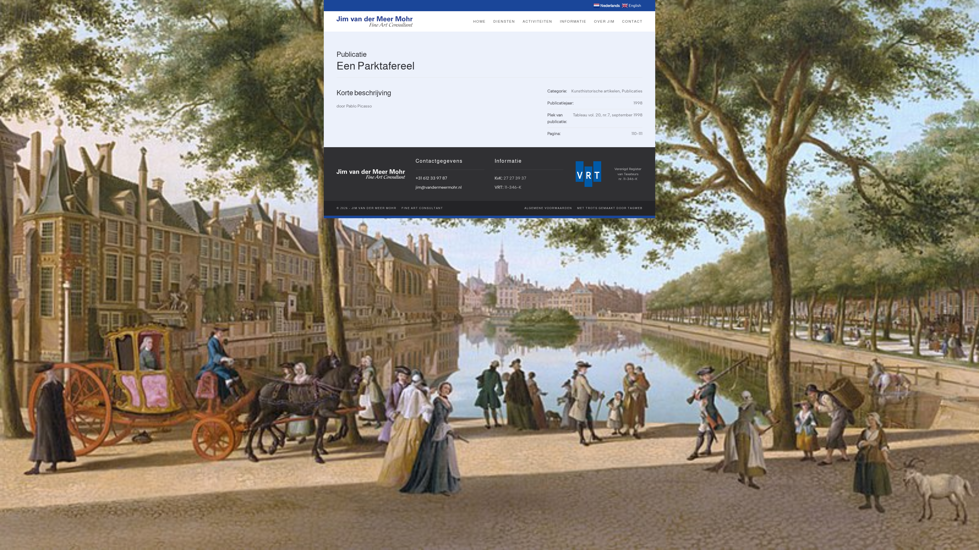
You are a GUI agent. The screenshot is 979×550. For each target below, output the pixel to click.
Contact (632, 21)
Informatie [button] (573, 21)
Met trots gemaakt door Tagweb (609, 208)
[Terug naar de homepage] (375, 21)
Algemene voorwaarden (548, 208)
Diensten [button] (504, 21)
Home (479, 21)
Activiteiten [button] (537, 21)
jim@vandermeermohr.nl (439, 187)
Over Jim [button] (604, 21)
